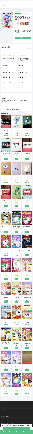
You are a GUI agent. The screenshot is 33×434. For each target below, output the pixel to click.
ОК (27, 425)
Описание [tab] (4, 95)
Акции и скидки (3, 418)
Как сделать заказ (3, 402)
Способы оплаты (3, 405)
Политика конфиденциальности (5, 416)
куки (7, 425)
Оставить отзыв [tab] (19, 95)
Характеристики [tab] (11, 95)
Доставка (2, 407)
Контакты (2, 411)
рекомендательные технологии (12, 425)
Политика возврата (3, 409)
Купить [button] (6, 135)
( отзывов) (20, 26)
